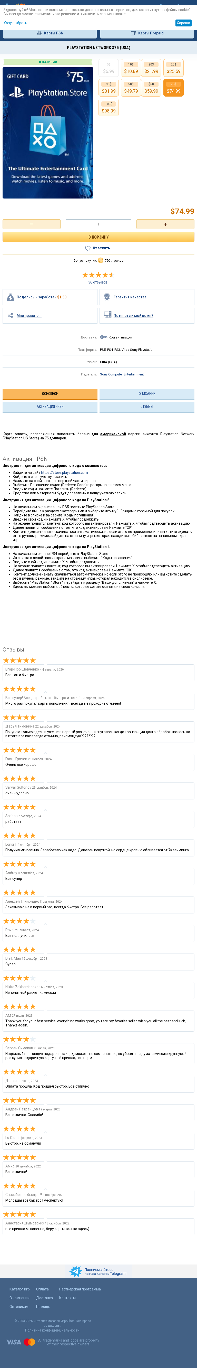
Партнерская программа (80, 1289)
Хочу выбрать (15, 23)
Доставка (44, 1298)
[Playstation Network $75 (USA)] (48, 132)
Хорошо (183, 23)
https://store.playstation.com (64, 472)
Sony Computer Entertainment (122, 374)
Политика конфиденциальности (52, 1330)
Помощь (43, 1307)
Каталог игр (19, 1289)
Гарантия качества (130, 297)
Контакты (67, 1298)
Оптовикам (18, 1307)
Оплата (42, 1289)
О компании (19, 1298)
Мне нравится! (29, 316)
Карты (53, 33)
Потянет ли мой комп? (133, 316)
